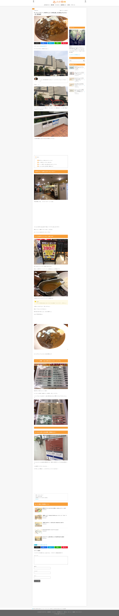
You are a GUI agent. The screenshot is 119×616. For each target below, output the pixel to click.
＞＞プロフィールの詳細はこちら (74, 54)
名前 (35, 566)
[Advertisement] (51, 149)
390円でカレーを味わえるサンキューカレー (46, 160)
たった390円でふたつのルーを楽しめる (45, 162)
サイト (35, 575)
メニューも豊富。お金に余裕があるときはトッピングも (48, 164)
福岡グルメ (40, 608)
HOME (34, 608)
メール (35, 571)
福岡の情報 (37, 608)
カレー (43, 608)
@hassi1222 (42, 46)
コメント (36, 555)
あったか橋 (57, 613)
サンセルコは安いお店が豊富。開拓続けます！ (46, 166)
